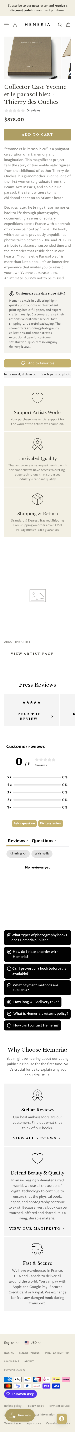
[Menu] (6, 24)
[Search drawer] (60, 24)
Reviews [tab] (18, 841)
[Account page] (15, 24)
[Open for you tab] (62, 1419)
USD (33, 1343)
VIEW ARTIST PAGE (32, 654)
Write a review (50, 823)
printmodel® (18, 470)
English (9, 1343)
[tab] (44, 841)
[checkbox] (41, 854)
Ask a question (24, 823)
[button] (37, 777)
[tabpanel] (37, 881)
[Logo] (37, 24)
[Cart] (68, 24)
